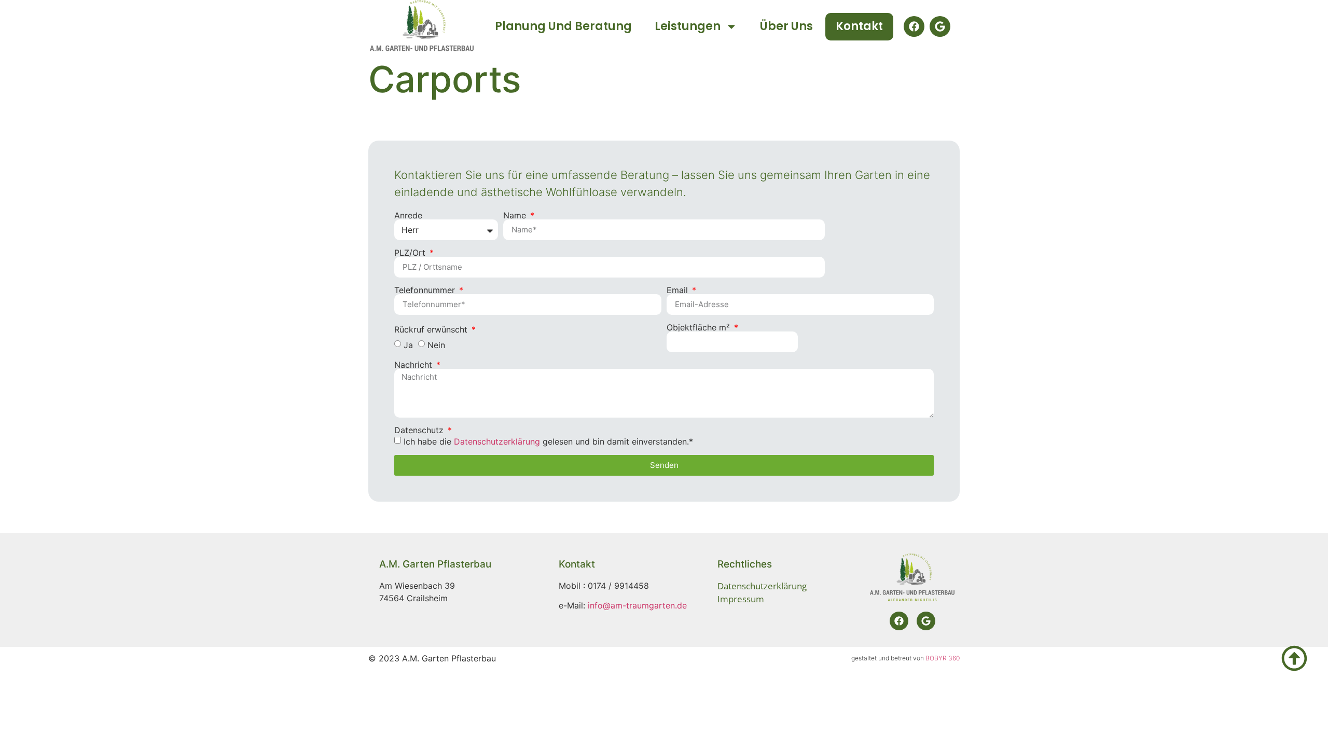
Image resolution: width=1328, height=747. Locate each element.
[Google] (940, 26)
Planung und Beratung (563, 26)
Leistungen (688, 26)
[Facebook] (914, 26)
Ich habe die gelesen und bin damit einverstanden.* (548, 441)
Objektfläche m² (699, 327)
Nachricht (414, 365)
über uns (786, 26)
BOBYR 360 (942, 658)
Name (516, 215)
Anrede (408, 215)
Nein (436, 344)
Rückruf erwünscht (432, 329)
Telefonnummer (426, 290)
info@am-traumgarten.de (637, 605)
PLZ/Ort (411, 252)
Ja (408, 344)
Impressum (740, 599)
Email (678, 290)
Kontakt (859, 26)
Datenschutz (420, 430)
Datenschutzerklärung (497, 441)
